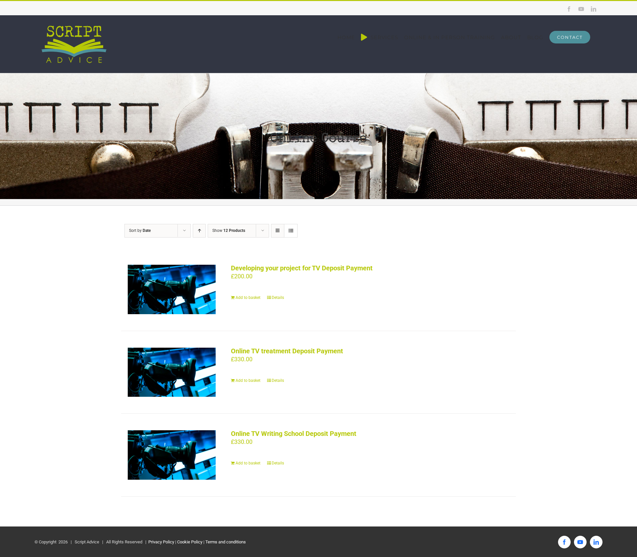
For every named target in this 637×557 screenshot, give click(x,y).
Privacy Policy (160, 541)
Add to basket (248, 297)
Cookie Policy (189, 541)
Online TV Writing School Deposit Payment (293, 434)
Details (278, 297)
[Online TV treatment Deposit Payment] (172, 372)
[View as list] (290, 230)
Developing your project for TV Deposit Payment (302, 268)
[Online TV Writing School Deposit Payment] (172, 455)
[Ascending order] (199, 231)
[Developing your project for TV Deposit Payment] (172, 289)
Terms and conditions (225, 541)
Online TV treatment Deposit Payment (287, 351)
